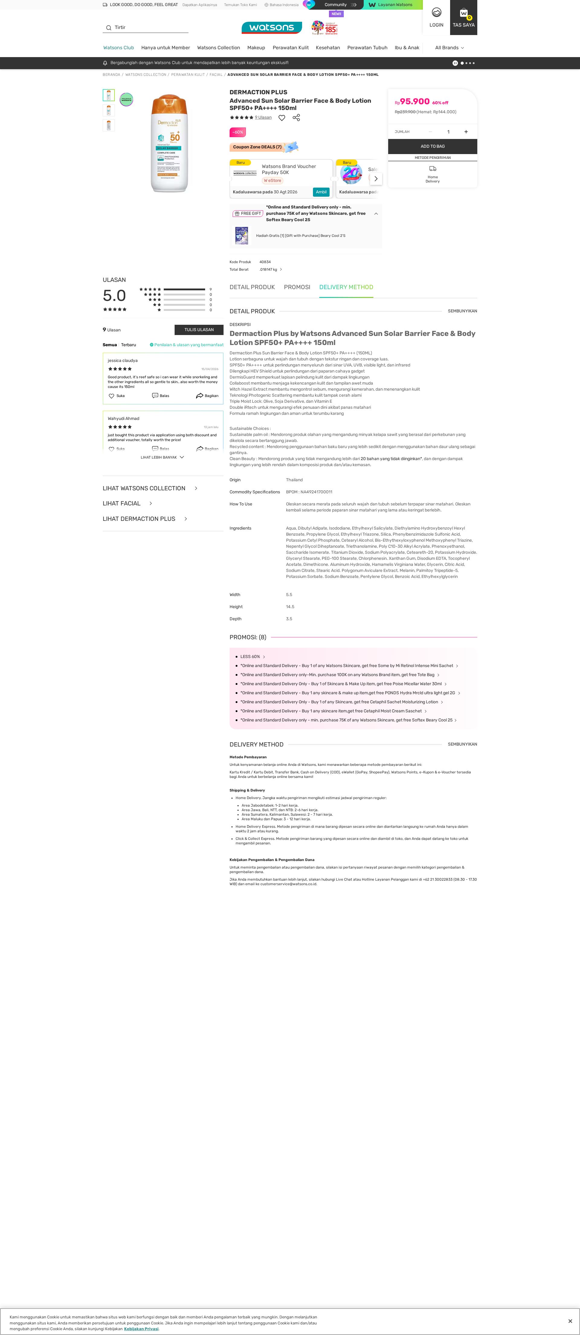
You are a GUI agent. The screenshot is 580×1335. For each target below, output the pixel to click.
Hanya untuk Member (165, 47)
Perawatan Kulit (291, 47)
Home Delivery (248, 798)
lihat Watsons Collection (145, 488)
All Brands (447, 47)
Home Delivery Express (255, 826)
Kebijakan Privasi (141, 1329)
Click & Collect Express (255, 839)
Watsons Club (118, 47)
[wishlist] (281, 117)
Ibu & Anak (407, 47)
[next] (376, 179)
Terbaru (128, 344)
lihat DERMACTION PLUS (140, 519)
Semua (110, 344)
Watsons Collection (218, 47)
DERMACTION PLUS (258, 92)
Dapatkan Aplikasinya (199, 5)
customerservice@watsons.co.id (288, 884)
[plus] (466, 132)
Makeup (256, 47)
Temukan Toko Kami (240, 5)
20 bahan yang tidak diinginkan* (391, 458)
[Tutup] (570, 1321)
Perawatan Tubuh (367, 47)
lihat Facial (122, 503)
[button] (463, 17)
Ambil (321, 192)
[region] (290, 1321)
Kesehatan (328, 47)
